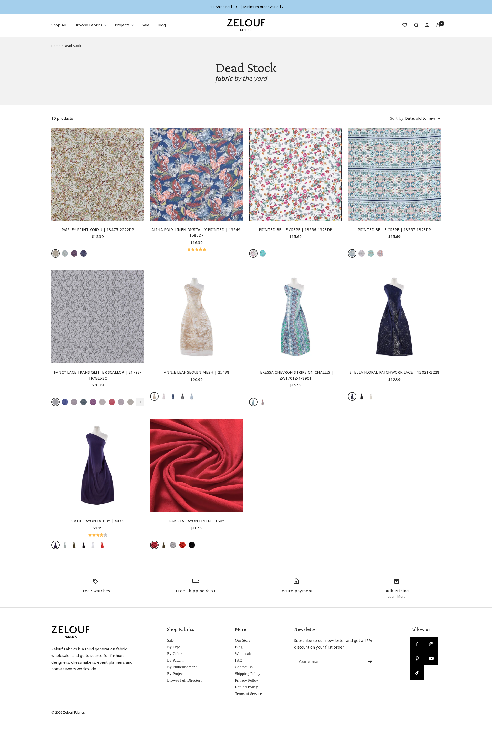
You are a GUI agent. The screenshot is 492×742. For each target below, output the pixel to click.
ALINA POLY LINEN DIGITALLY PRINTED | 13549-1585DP (196, 232)
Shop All (58, 24)
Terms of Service (248, 694)
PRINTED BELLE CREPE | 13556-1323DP (295, 229)
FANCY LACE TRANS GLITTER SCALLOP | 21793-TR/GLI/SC (97, 375)
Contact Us (244, 667)
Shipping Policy (247, 674)
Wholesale (243, 654)
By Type (174, 647)
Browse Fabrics (88, 24)
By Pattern (175, 660)
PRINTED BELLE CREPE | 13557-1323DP (394, 229)
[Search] (416, 25)
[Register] (370, 661)
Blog (162, 24)
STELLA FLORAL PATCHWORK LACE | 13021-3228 (394, 372)
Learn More (397, 596)
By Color (174, 654)
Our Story (243, 640)
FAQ (238, 660)
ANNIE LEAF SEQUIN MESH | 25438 (196, 372)
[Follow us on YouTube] (431, 658)
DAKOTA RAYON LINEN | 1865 (196, 520)
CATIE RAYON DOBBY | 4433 (97, 520)
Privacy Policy (246, 680)
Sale (145, 24)
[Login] (427, 25)
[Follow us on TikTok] (417, 672)
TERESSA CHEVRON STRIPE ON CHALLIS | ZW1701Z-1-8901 (295, 375)
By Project (175, 674)
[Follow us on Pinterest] (417, 658)
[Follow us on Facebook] (417, 644)
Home (55, 45)
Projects (122, 24)
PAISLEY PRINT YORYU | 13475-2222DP (97, 229)
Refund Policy (246, 687)
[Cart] (438, 25)
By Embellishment (182, 667)
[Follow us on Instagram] (431, 644)
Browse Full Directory (184, 680)
